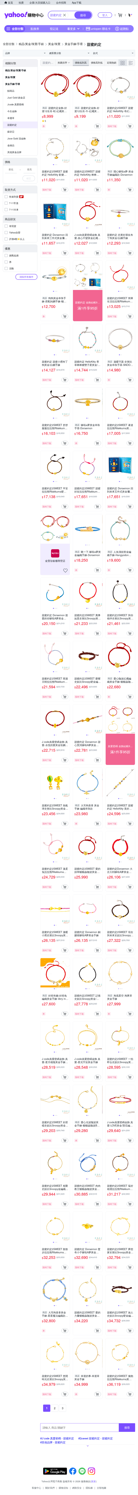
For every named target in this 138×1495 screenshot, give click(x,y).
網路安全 (77, 1487)
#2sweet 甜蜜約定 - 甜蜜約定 (95, 1438)
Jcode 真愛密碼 (15, 104)
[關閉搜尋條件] (64, 15)
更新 (93, 1481)
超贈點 (124, 29)
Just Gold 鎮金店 (16, 97)
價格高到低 (97, 62)
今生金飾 (12, 111)
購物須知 (63, 1487)
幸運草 (10, 118)
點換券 (35, 29)
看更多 (71, 29)
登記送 (54, 29)
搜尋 (127, 1427)
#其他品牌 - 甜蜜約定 (53, 1442)
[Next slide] (132, 85)
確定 (28, 178)
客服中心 (36, 1487)
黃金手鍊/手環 (12, 84)
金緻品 (10, 145)
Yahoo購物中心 (23, 15)
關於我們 (50, 1487)
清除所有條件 (26, 276)
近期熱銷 (111, 62)
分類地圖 (101, 1487)
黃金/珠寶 (10, 77)
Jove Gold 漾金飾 (16, 138)
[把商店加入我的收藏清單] (65, 570)
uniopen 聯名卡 (101, 29)
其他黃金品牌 (14, 152)
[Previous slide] (108, 85)
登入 (105, 15)
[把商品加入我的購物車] (64, 126)
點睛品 (10, 90)
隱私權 (89, 1487)
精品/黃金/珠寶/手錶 (15, 70)
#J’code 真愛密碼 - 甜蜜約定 (57, 1438)
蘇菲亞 (10, 131)
